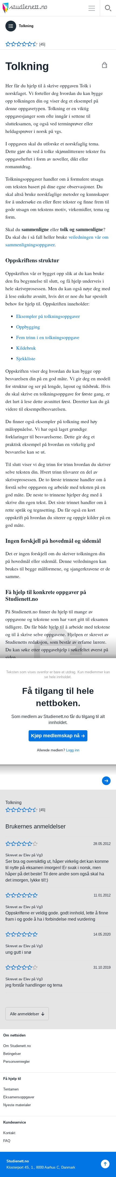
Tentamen (11, 1089)
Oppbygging (28, 326)
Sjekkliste (25, 358)
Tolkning (26, 26)
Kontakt (9, 1133)
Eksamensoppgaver (18, 1097)
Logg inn (72, 750)
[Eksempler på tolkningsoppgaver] (103, 780)
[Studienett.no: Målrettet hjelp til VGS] (38, 8)
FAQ (6, 1141)
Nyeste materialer (17, 1105)
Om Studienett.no (17, 1046)
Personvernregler (16, 1062)
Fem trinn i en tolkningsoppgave (47, 337)
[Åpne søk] (108, 9)
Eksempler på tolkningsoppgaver (48, 316)
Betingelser (12, 1054)
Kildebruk (26, 348)
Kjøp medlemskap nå (55, 735)
